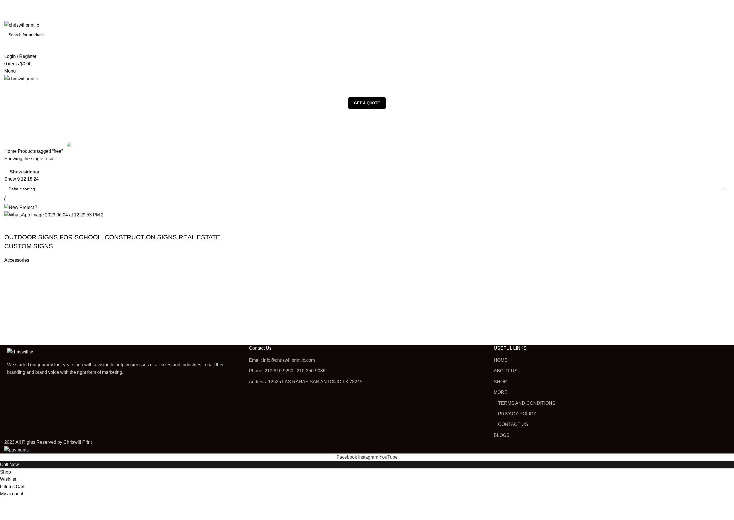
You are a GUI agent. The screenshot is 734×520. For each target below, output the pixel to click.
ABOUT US (506, 370)
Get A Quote (367, 103)
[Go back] (11, 116)
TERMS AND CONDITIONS (526, 403)
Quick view (27, 226)
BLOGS (501, 435)
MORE (500, 392)
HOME (500, 360)
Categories (16, 144)
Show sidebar (25, 172)
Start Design (11, 226)
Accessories (16, 260)
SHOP (500, 381)
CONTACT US (513, 424)
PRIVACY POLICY (517, 413)
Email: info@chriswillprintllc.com (282, 360)
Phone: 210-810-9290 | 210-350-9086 (287, 370)
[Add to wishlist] (42, 226)
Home (11, 151)
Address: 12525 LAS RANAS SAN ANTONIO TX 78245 (305, 381)
